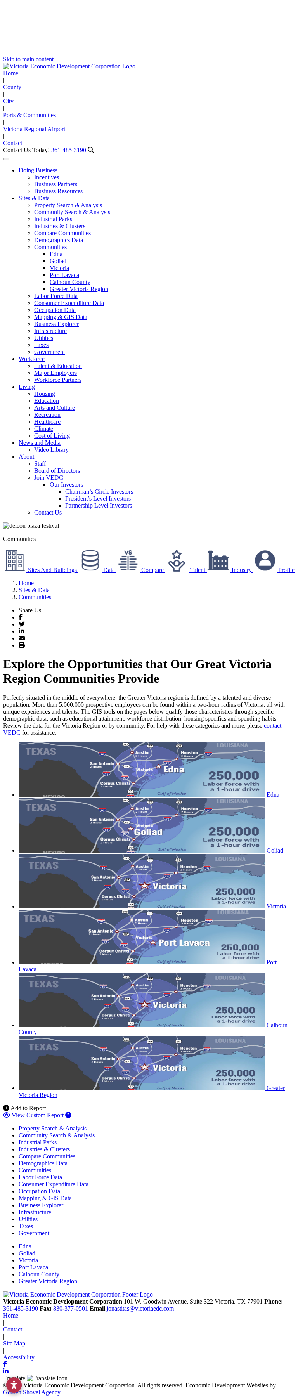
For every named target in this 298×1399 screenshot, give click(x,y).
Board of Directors (57, 470)
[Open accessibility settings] (14, 1385)
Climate (43, 428)
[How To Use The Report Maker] (68, 1115)
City (8, 101)
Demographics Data (58, 240)
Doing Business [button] (38, 170)
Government (49, 351)
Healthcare (47, 421)
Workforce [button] (32, 358)
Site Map (14, 1343)
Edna (56, 254)
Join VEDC (48, 477)
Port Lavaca (64, 275)
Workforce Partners (57, 379)
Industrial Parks (53, 219)
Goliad (58, 261)
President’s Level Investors (98, 498)
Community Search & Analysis (72, 212)
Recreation (47, 414)
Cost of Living (52, 435)
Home (10, 73)
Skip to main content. (29, 59)
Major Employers (55, 372)
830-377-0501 (71, 1308)
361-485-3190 (68, 150)
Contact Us (48, 512)
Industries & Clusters (59, 226)
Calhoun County (70, 282)
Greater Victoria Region (79, 289)
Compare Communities (62, 233)
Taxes (41, 345)
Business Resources (58, 191)
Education (46, 400)
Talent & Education (58, 365)
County (12, 87)
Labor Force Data (56, 296)
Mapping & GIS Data (60, 317)
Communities (50, 247)
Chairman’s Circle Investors (99, 491)
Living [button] (27, 386)
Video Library (51, 449)
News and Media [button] (40, 442)
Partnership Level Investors (98, 505)
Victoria (59, 268)
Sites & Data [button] (34, 198)
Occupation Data (55, 310)
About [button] (26, 456)
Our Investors (66, 484)
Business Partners (55, 184)
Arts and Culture (54, 407)
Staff (40, 463)
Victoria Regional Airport (34, 129)
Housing (44, 393)
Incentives (46, 177)
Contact (12, 143)
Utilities (43, 338)
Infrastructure (50, 331)
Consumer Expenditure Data (69, 303)
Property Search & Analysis (68, 205)
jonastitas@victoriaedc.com (140, 1308)
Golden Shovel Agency (31, 1392)
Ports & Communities (29, 115)
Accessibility (19, 1357)
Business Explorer (56, 324)
